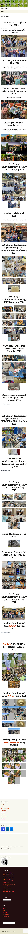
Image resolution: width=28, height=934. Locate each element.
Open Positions (4, 817)
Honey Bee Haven (11, 742)
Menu (2, 11)
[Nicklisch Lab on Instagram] (3, 829)
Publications (3, 810)
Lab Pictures (3, 814)
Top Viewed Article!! (7, 887)
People (2, 806)
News (2, 804)
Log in (4, 910)
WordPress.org (6, 916)
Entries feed (5, 912)
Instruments (3, 812)
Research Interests (5, 808)
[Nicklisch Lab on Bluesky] (11, 829)
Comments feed (6, 914)
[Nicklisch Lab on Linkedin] (7, 829)
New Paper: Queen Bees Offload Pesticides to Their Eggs (8, 874)
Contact (3, 819)
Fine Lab (7, 644)
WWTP (12, 626)
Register (4, 908)
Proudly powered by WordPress (7, 931)
